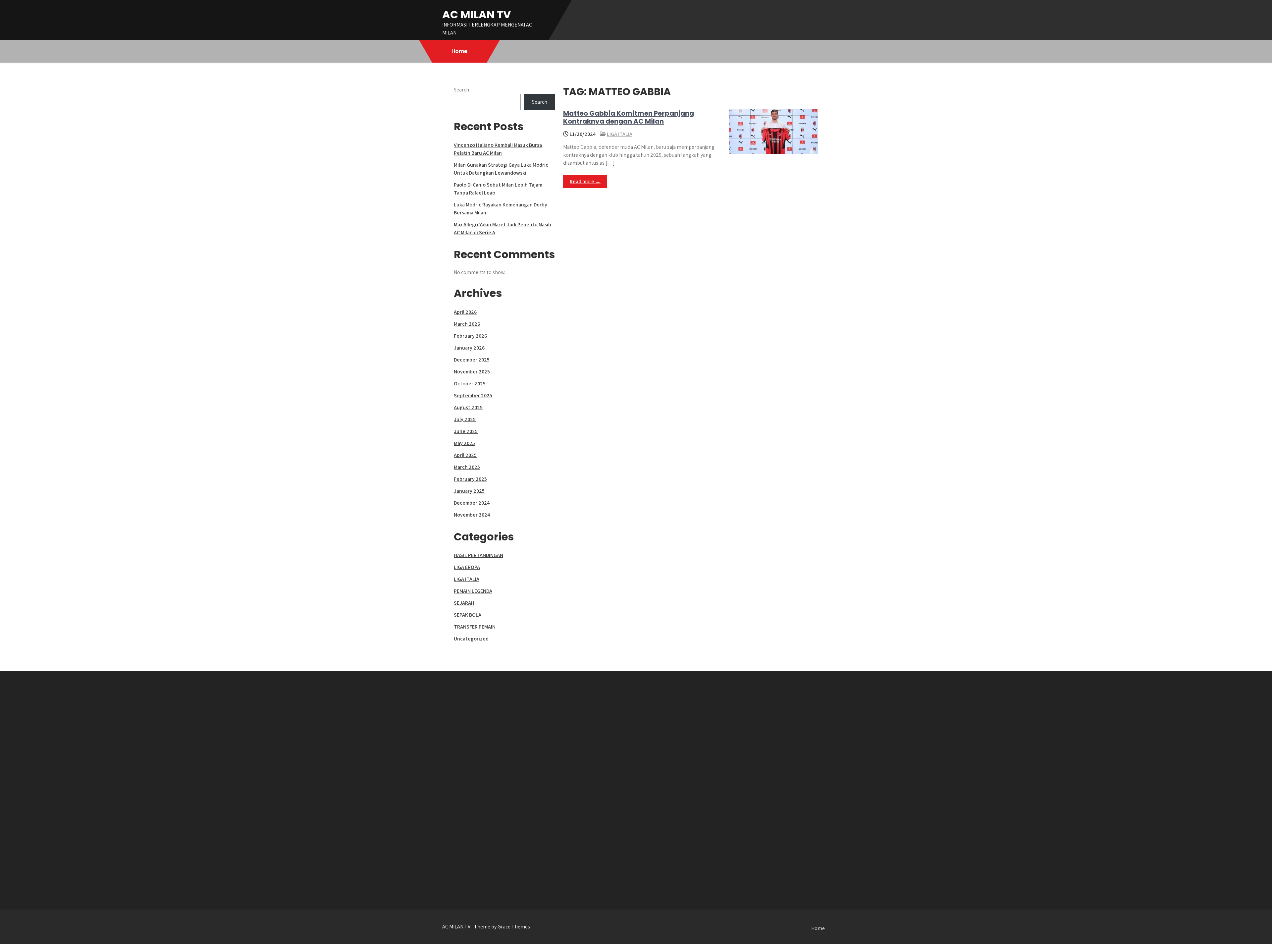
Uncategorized (471, 638)
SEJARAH (464, 602)
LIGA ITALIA (619, 134)
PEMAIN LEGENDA (473, 590)
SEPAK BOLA (467, 614)
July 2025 (465, 419)
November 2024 (472, 514)
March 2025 (467, 467)
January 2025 (469, 490)
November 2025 (472, 371)
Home (459, 51)
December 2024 (472, 502)
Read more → (585, 181)
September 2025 (473, 395)
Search (461, 89)
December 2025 (472, 359)
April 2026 (465, 311)
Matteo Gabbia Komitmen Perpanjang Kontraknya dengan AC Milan (628, 117)
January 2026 (469, 347)
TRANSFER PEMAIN (475, 626)
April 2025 (465, 455)
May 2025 (464, 443)
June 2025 (466, 431)
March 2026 (467, 323)
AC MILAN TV (476, 14)
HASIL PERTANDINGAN (478, 555)
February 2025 (470, 478)
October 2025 (470, 383)
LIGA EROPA (467, 567)
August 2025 (468, 407)
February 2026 (470, 335)
